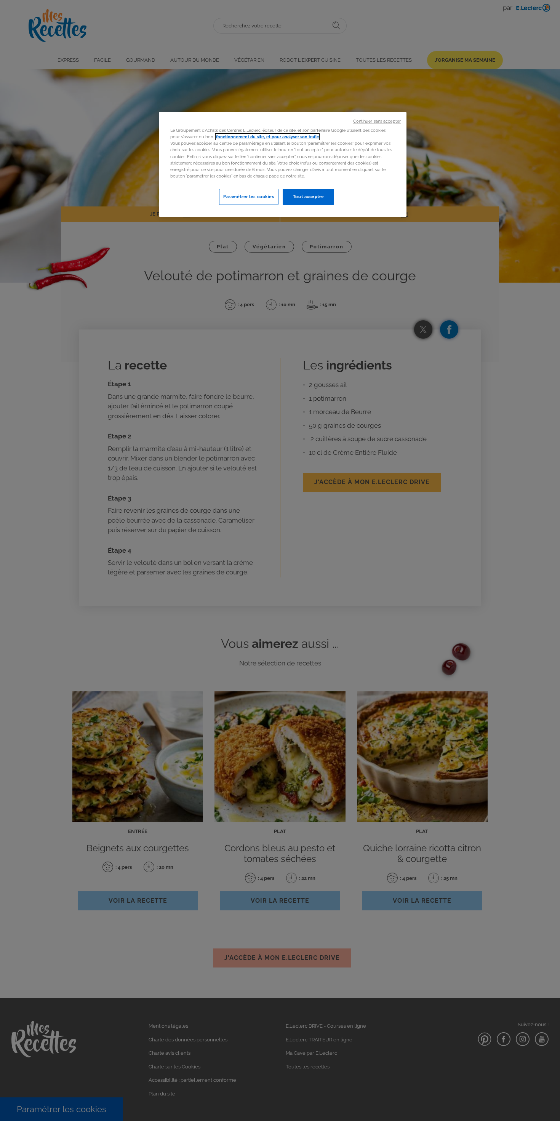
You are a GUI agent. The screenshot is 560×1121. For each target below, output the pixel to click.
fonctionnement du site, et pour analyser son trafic (267, 136)
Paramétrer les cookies (248, 196)
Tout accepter (308, 196)
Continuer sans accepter (377, 121)
